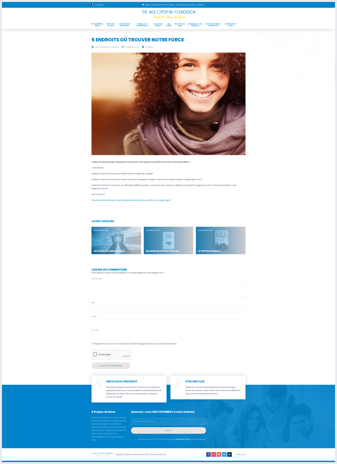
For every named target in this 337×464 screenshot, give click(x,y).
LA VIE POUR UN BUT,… (210, 251)
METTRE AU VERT (180, 25)
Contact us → (201, 5)
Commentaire (97, 279)
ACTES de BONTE (158, 25)
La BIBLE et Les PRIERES (195, 25)
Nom (93, 303)
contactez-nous (182, 439)
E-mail (94, 316)
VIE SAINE (169, 25)
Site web (94, 330)
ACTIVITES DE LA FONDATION (213, 25)
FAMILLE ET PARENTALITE (142, 25)
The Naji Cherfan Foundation (107, 47)
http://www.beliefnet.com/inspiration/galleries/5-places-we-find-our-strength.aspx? (131, 200)
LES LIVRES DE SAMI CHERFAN (108, 251)
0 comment (149, 47)
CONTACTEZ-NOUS (231, 25)
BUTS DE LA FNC (111, 25)
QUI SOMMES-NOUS (97, 25)
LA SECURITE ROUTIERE (125, 25)
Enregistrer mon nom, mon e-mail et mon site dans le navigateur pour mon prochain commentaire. (135, 344)
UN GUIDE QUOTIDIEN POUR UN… (163, 251)
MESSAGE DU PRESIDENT (121, 381)
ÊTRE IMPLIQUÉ (195, 381)
